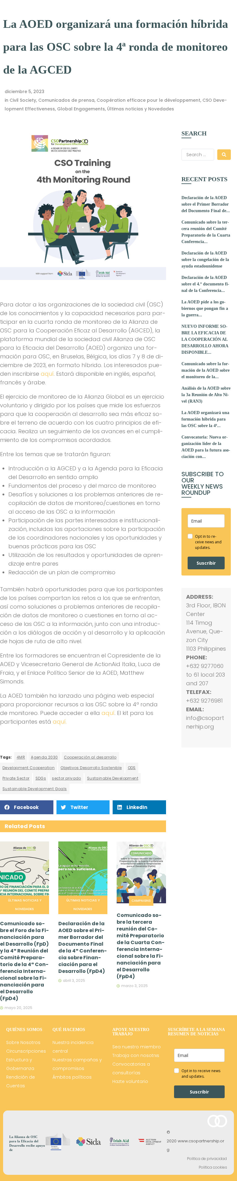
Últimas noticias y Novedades (140, 109)
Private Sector (16, 778)
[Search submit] (224, 154)
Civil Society (23, 100)
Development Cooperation (28, 767)
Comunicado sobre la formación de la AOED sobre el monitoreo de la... (205, 370)
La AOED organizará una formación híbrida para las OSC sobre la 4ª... (205, 419)
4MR (21, 757)
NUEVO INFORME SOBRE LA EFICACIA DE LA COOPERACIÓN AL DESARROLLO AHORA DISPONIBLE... (204, 339)
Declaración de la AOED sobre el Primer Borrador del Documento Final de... (205, 204)
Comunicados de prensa (66, 100)
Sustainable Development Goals (34, 788)
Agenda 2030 (44, 757)
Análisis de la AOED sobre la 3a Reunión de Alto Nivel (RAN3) (206, 395)
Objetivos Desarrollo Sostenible (91, 767)
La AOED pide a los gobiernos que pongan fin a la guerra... (204, 308)
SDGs (40, 778)
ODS (132, 767)
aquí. (60, 721)
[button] (26, 807)
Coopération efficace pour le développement (148, 100)
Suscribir (206, 563)
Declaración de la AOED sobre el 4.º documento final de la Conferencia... (205, 284)
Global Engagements (81, 109)
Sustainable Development (112, 778)
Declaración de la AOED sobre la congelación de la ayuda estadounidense (205, 259)
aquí (47, 374)
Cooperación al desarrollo (90, 757)
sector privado (66, 778)
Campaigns (141, 900)
